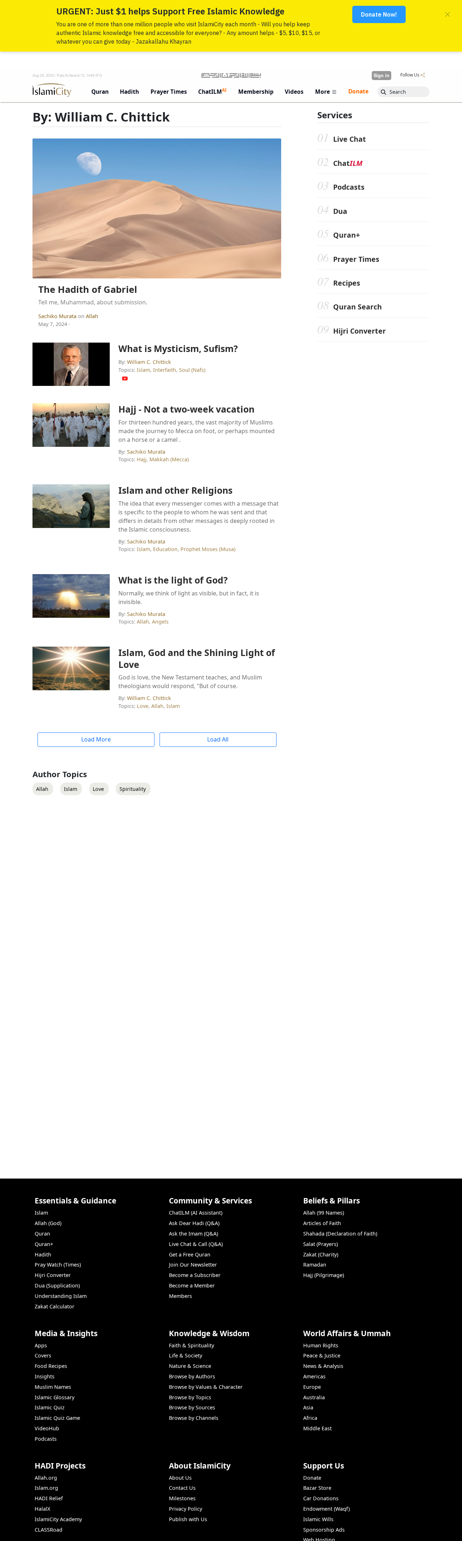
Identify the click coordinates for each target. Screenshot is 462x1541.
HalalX (42, 1508)
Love (142, 706)
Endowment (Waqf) (326, 1508)
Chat (347, 163)
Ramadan (314, 1264)
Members (180, 1296)
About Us (180, 1477)
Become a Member (192, 1285)
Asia (308, 1407)
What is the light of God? (173, 580)
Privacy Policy (185, 1508)
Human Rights (320, 1345)
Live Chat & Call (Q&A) (196, 1244)
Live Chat (349, 139)
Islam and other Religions (175, 490)
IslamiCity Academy (58, 1519)
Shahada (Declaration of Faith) (340, 1233)
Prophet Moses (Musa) (207, 549)
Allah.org (46, 1477)
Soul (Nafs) (192, 369)
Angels (160, 621)
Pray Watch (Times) (58, 1264)
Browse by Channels (193, 1417)
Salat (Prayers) (320, 1244)
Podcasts (349, 187)
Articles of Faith (322, 1223)
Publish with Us (188, 1519)
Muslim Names (53, 1386)
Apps (41, 1345)
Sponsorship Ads (324, 1529)
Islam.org (46, 1487)
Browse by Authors (192, 1376)
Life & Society (185, 1355)
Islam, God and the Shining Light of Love (196, 658)
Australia (314, 1397)
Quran (42, 1233)
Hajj (142, 459)
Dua (340, 211)
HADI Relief (49, 1498)
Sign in (381, 75)
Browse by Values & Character (206, 1386)
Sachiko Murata (58, 316)
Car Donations (321, 1498)
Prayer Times (356, 259)
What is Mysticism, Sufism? (178, 348)
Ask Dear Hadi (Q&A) (194, 1223)
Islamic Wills (318, 1519)
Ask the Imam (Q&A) (193, 1233)
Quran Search (357, 307)
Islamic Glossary (54, 1397)
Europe (312, 1386)
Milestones (182, 1498)
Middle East (317, 1428)
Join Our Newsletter (193, 1264)
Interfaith (164, 369)
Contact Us (182, 1487)
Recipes (346, 283)
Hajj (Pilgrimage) (323, 1275)
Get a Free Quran (189, 1254)
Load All (217, 739)
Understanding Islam (61, 1296)
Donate (312, 1477)
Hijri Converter (359, 331)
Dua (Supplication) (57, 1285)
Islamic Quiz (50, 1407)
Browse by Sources (192, 1407)
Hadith (43, 1254)
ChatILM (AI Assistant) (195, 1212)
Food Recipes (51, 1365)
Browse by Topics (190, 1397)
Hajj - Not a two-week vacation (186, 409)
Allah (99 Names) (323, 1212)
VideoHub (47, 1428)
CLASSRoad (48, 1529)
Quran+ (346, 235)
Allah (92, 316)
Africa (310, 1417)
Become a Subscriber (195, 1275)
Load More (96, 739)
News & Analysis (323, 1365)
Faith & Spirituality (191, 1345)
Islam (143, 369)
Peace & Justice (321, 1355)
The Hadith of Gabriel (87, 289)
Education (165, 549)
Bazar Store (317, 1487)
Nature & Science (190, 1365)
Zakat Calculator (54, 1306)
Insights (45, 1376)
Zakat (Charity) (320, 1254)
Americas (314, 1376)
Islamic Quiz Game (57, 1417)
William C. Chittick (149, 361)
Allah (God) (48, 1223)
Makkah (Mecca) (169, 459)
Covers (43, 1355)
